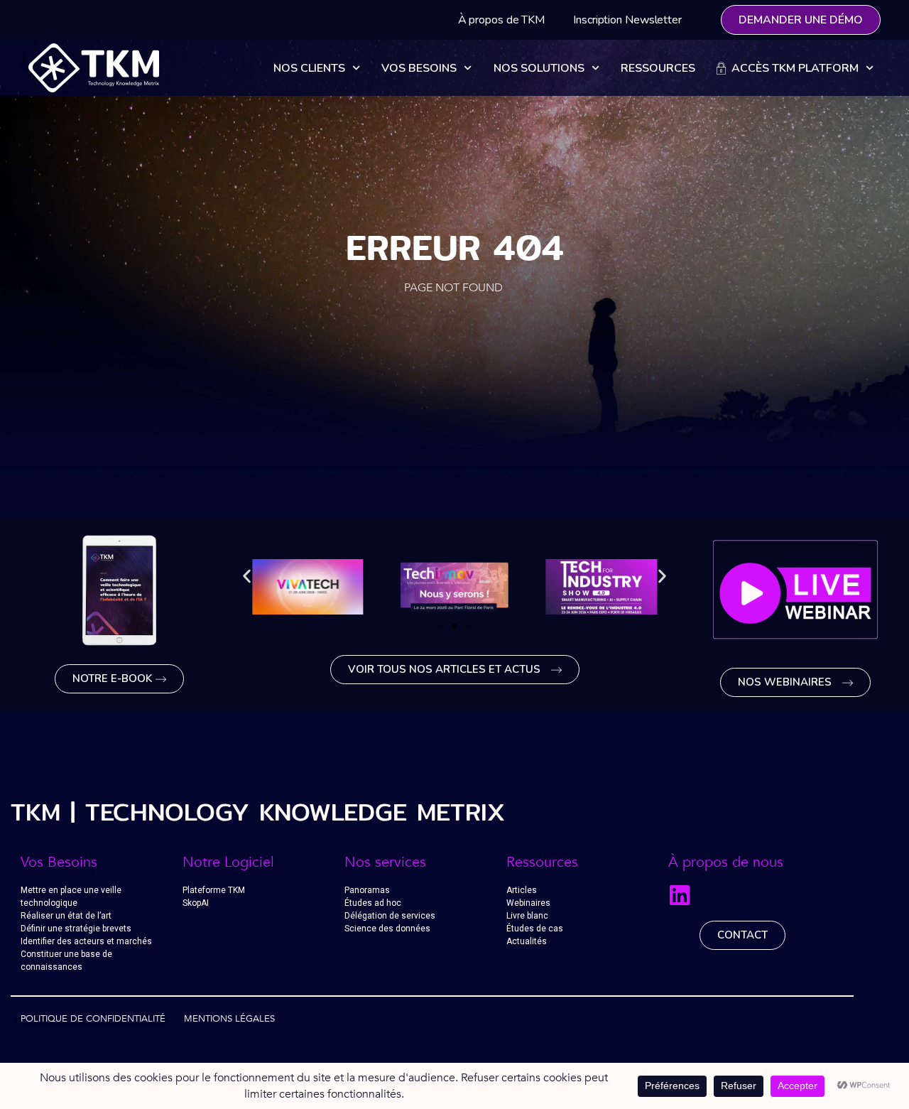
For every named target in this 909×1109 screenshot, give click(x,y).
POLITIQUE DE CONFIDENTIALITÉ (93, 1018)
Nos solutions (539, 68)
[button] (247, 576)
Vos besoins (419, 68)
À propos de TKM (501, 20)
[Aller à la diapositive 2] (454, 626)
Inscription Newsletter (627, 20)
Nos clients (309, 68)
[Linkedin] (679, 895)
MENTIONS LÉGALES (229, 1018)
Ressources (658, 68)
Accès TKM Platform (792, 68)
